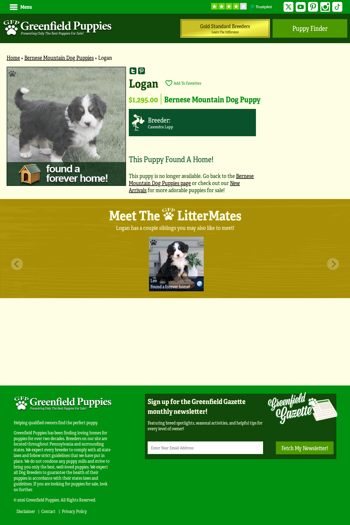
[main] (175, 133)
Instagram (325, 7)
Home (13, 57)
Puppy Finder (310, 28)
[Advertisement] (175, 342)
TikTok (337, 7)
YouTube (301, 7)
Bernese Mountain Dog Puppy (212, 99)
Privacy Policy (74, 511)
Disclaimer (25, 511)
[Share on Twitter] (133, 71)
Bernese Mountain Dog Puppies (59, 57)
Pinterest (313, 7)
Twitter (289, 7)
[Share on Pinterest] (141, 71)
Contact (48, 511)
